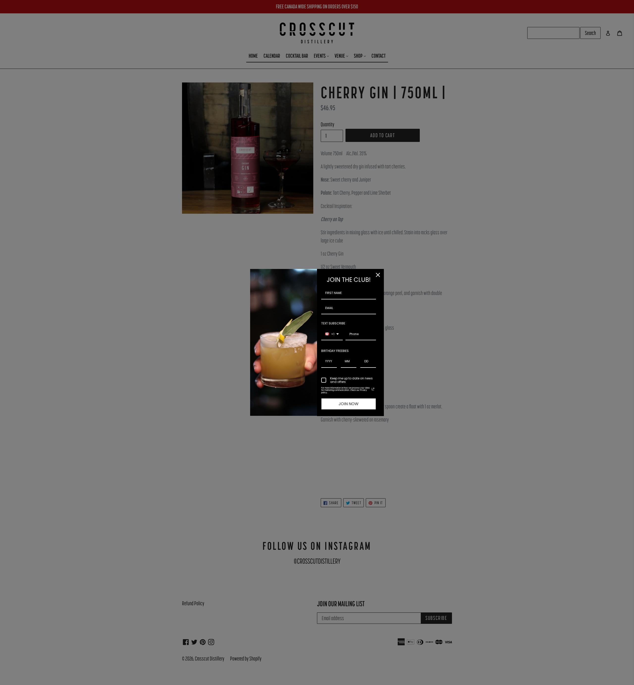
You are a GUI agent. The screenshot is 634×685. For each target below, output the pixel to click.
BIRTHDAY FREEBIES (335, 351)
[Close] (378, 275)
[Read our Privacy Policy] (373, 389)
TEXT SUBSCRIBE (333, 323)
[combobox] (332, 334)
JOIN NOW (349, 404)
